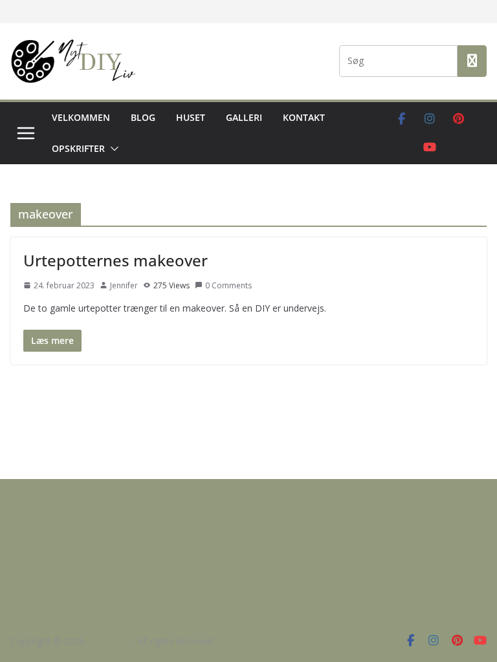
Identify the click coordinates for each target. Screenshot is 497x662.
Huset (190, 117)
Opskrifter (78, 148)
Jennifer (124, 285)
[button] (112, 149)
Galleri (244, 117)
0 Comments (228, 285)
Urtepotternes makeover (115, 260)
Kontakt (304, 117)
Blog (143, 117)
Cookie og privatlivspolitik (270, 641)
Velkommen (81, 117)
